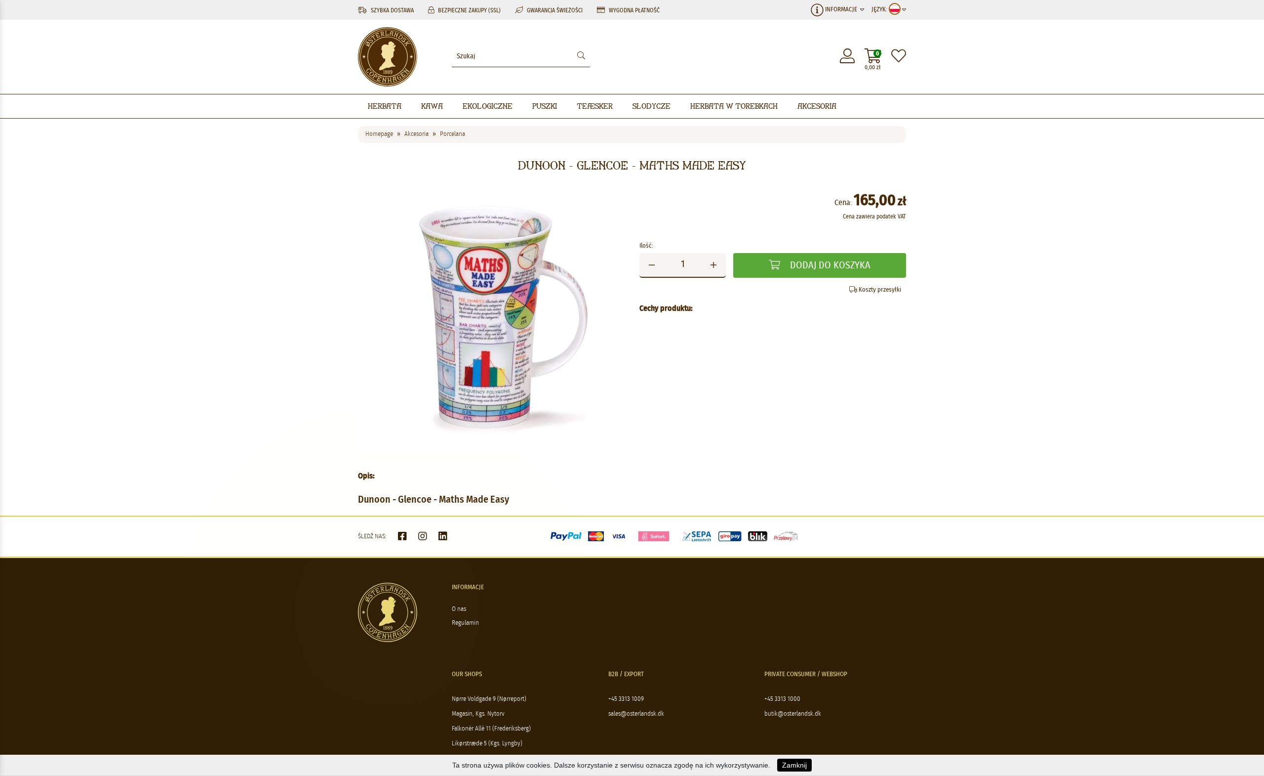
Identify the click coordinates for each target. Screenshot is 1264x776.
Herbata (384, 106)
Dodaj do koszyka (829, 265)
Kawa (432, 106)
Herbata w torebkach (734, 106)
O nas (459, 609)
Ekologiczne (488, 106)
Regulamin (465, 623)
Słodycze (651, 106)
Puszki (544, 106)
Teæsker (595, 106)
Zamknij (794, 765)
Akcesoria (816, 106)
